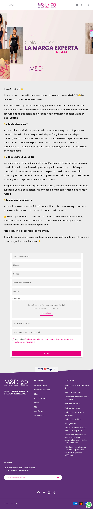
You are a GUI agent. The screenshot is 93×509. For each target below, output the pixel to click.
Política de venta (72, 408)
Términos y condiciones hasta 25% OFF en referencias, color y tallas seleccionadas (76, 438)
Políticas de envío (73, 403)
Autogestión (70, 423)
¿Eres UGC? (39, 415)
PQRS (36, 402)
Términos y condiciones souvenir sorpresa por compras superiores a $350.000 (75, 451)
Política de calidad (73, 419)
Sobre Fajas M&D (41, 385)
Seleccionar (46, 313)
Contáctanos (40, 398)
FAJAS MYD (14, 503)
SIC (35, 407)
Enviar (46, 353)
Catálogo (38, 411)
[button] (87, 5)
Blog (36, 394)
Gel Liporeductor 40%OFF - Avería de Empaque (76, 429)
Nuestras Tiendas (42, 389)
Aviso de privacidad (73, 392)
